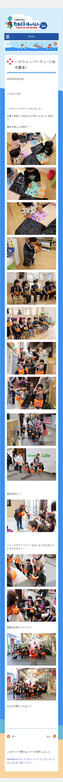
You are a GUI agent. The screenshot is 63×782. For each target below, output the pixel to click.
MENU (31, 36)
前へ (14, 736)
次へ (49, 736)
